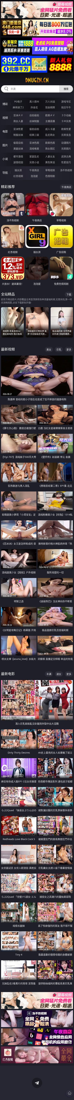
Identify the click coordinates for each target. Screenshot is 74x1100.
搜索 (66, 88)
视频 (5, 118)
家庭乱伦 (34, 156)
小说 (5, 159)
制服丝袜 (18, 134)
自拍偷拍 (34, 115)
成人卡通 (50, 129)
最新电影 (8, 673)
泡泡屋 (34, 176)
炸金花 (34, 107)
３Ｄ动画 (66, 115)
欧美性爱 (66, 129)
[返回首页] (69, 1093)
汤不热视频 (66, 170)
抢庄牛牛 (66, 107)
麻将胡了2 (18, 107)
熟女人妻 (18, 121)
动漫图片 (66, 142)
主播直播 (50, 121)
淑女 (58, 674)
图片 (5, 145)
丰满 (48, 674)
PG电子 (18, 101)
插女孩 (18, 170)
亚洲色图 (34, 142)
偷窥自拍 (18, 142)
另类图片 (66, 148)
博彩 (5, 104)
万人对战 (50, 101)
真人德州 (34, 101)
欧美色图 (50, 142)
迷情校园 (18, 162)
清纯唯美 (34, 148)
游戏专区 (66, 101)
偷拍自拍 (34, 129)
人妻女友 (50, 156)
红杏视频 (18, 176)
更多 (68, 349)
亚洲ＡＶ (18, 115)
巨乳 (58, 349)
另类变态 (66, 134)
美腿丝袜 (18, 148)
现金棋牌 (50, 107)
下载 (68, 294)
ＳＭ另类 (66, 121)
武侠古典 (66, 156)
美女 (48, 349)
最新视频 (8, 349)
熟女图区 (50, 148)
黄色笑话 (50, 162)
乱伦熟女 (50, 134)
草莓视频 (50, 170)
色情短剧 (50, 176)
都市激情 (18, 156)
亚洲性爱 (18, 129)
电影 (5, 131)
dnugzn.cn (37, 80)
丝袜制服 (34, 121)
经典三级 (34, 134)
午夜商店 (34, 170)
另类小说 (34, 162)
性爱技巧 (66, 162)
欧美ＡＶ (50, 115)
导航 (5, 173)
